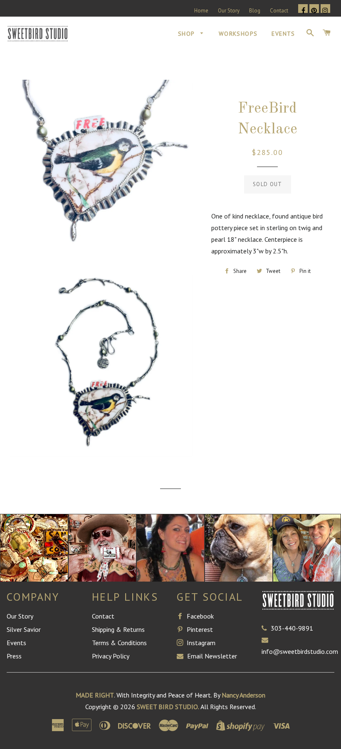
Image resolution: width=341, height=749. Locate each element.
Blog (254, 10)
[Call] (266, 628)
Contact (279, 10)
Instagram (200, 642)
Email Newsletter (211, 656)
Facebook (199, 616)
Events (283, 33)
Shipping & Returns (118, 629)
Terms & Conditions (119, 642)
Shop (187, 33)
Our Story (229, 10)
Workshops (238, 33)
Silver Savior (24, 629)
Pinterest (199, 629)
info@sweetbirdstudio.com (300, 651)
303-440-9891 (292, 628)
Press (14, 656)
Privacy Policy (110, 656)
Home (201, 10)
